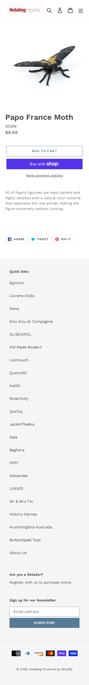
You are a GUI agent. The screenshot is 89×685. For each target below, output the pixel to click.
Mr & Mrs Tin (21, 501)
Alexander (18, 475)
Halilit (14, 385)
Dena (14, 308)
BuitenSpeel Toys (25, 540)
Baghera (16, 450)
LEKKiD (16, 488)
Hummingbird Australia (30, 527)
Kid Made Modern (25, 347)
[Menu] (80, 10)
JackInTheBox (22, 424)
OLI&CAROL (20, 334)
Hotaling (35, 669)
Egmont (16, 283)
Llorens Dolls (21, 295)
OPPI (13, 463)
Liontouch (18, 360)
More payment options (44, 175)
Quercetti (18, 373)
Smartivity (18, 398)
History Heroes (23, 514)
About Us (18, 553)
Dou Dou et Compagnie (31, 321)
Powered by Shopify (58, 669)
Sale (13, 437)
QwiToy (16, 411)
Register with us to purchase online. (40, 582)
